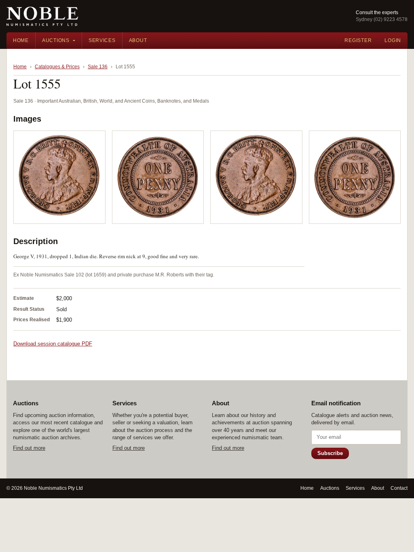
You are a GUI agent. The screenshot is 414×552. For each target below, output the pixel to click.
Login (392, 40)
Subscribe (330, 453)
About (138, 40)
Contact (399, 488)
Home (21, 40)
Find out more (29, 448)
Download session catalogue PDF (52, 344)
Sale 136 (98, 67)
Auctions (56, 40)
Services (102, 40)
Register (358, 40)
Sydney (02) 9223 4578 (382, 19)
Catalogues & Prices (57, 67)
